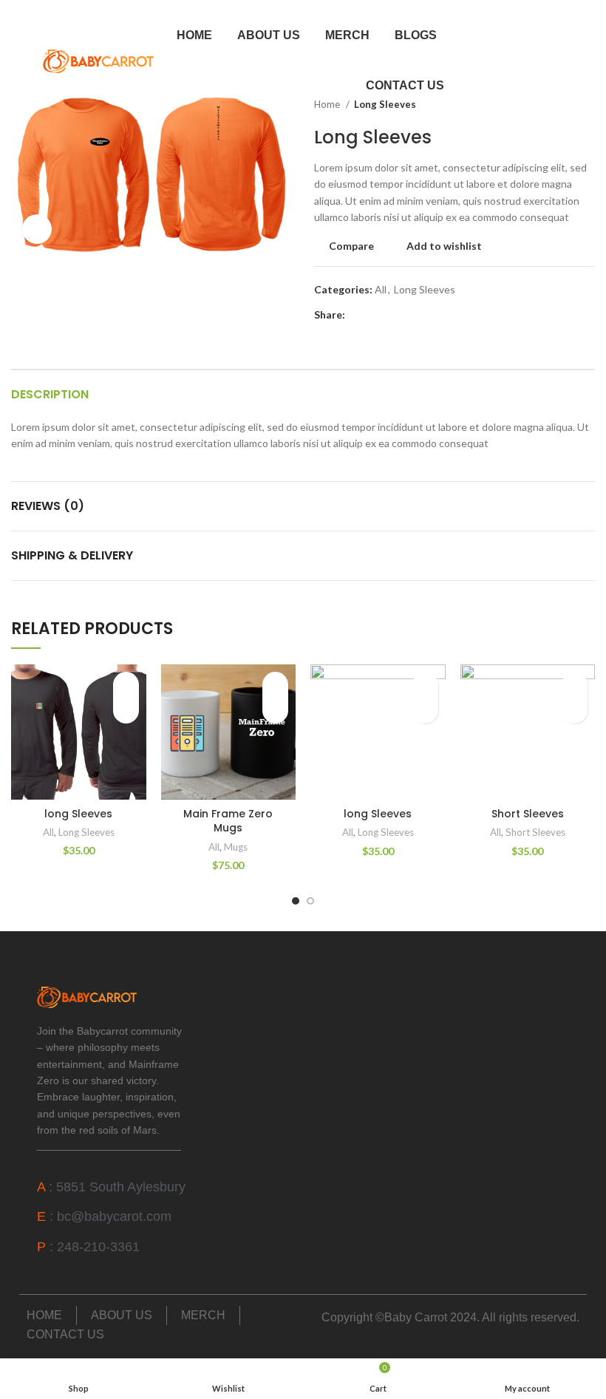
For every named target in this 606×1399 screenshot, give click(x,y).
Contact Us (405, 85)
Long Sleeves (424, 289)
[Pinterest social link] (391, 314)
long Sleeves (78, 813)
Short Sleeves (527, 813)
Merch (347, 35)
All (381, 289)
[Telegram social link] (425, 314)
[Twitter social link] (374, 314)
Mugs (236, 847)
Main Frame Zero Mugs (228, 821)
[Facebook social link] (357, 314)
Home (194, 35)
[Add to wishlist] (126, 685)
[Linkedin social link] (408, 314)
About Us (268, 35)
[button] (126, 711)
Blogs (416, 35)
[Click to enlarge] (37, 229)
